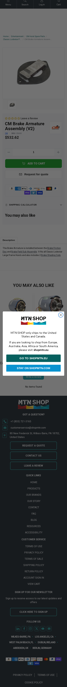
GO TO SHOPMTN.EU (33, 358)
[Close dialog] (60, 314)
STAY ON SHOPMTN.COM (33, 368)
